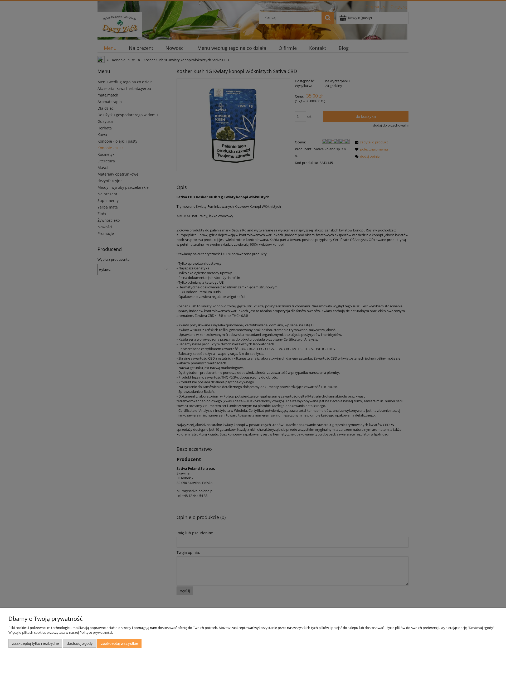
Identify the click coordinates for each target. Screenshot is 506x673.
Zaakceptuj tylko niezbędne (35, 643)
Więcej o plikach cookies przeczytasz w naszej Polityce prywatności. (60, 632)
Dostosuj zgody (80, 643)
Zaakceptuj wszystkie (119, 643)
